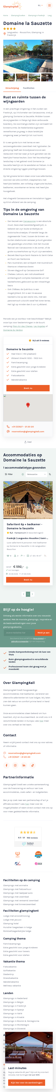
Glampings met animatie (15, 885)
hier (41, 721)
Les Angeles (39, 326)
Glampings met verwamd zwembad (20, 900)
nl (39, 5)
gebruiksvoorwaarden (20, 641)
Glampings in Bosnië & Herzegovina (21, 1021)
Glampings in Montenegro (16, 1025)
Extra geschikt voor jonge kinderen (20, 947)
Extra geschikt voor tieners (16, 951)
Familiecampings (12, 943)
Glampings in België (13, 1002)
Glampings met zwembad (16, 896)
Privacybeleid (38, 638)
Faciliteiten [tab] (28, 88)
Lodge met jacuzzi (12, 919)
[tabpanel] (28, 213)
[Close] (48, 1036)
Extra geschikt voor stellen (16, 955)
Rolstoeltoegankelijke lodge (17, 931)
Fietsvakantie (9, 966)
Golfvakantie (9, 970)
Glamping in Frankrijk (36, 15)
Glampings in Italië (12, 1013)
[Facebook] (6, 765)
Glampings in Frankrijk (14, 1006)
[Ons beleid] (23, 474)
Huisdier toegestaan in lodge (17, 927)
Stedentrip (8, 974)
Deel (29, 442)
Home (5, 15)
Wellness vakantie (12, 985)
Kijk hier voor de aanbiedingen (26, 1082)
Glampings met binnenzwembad (19, 904)
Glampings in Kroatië (13, 1017)
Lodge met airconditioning (16, 916)
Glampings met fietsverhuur (17, 889)
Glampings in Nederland (15, 998)
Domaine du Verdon (13, 330)
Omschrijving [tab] (12, 88)
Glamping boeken (18, 15)
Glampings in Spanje (13, 1009)
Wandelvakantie (11, 982)
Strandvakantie (10, 978)
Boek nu (28, 579)
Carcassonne (29, 221)
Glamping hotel (11, 923)
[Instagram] (15, 765)
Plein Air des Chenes (22, 326)
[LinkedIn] (24, 765)
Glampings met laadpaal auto (18, 893)
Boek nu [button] (28, 388)
